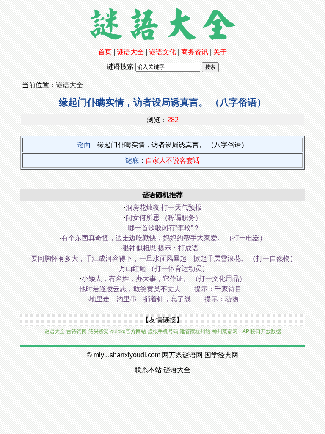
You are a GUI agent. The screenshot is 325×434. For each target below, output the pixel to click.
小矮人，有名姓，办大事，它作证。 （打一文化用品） (164, 278)
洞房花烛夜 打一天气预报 (164, 207)
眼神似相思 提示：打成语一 (163, 248)
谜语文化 (162, 52)
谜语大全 (130, 52)
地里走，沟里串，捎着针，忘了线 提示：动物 (163, 299)
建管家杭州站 (195, 331)
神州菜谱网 (224, 331)
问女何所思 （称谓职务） (164, 217)
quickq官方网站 (128, 331)
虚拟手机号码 (163, 331)
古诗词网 (76, 331)
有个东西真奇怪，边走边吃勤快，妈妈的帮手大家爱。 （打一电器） (163, 238)
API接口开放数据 (261, 331)
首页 (105, 52)
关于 (220, 52)
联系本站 (148, 369)
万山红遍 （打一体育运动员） (164, 268)
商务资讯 (194, 52)
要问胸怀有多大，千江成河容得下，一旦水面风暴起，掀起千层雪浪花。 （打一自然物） (164, 258)
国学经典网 (221, 355)
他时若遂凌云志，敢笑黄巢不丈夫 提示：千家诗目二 (163, 288)
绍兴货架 (98, 331)
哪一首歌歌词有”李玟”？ (164, 227)
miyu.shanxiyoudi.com (127, 355)
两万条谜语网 (182, 355)
